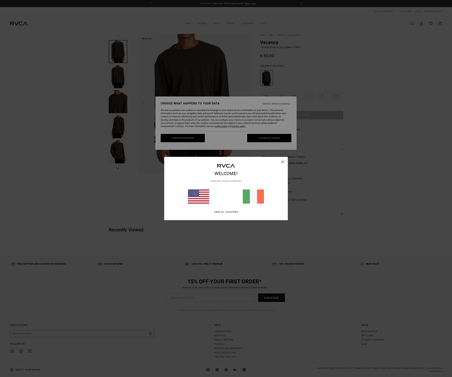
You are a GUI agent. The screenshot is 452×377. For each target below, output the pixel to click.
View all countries (226, 212)
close (282, 161)
